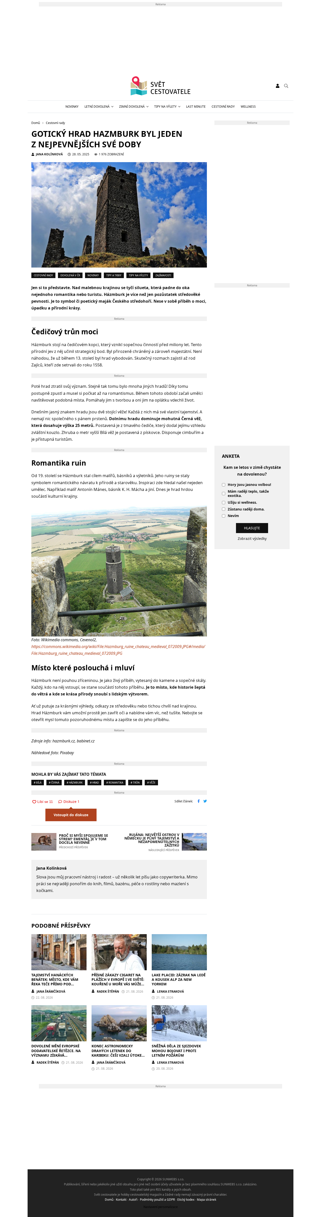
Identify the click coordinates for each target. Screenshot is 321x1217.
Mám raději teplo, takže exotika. (248, 493)
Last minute (196, 106)
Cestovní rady (223, 106)
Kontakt (121, 1199)
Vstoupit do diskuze (71, 814)
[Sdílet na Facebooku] (198, 802)
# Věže (151, 782)
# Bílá (37, 782)
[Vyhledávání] (286, 86)
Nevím (233, 516)
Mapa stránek (206, 1199)
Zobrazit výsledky (252, 538)
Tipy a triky (113, 275)
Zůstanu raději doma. (246, 509)
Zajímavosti (163, 275)
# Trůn (135, 782)
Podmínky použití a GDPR (157, 1199)
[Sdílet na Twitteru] (205, 802)
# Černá (54, 782)
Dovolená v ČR (70, 275)
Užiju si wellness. (242, 502)
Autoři (133, 1199)
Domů (109, 1199)
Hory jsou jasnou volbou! (249, 485)
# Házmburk (75, 782)
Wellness (248, 106)
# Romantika (114, 782)
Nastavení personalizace (160, 1207)
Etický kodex (185, 1199)
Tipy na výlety (165, 106)
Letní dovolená (97, 106)
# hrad (94, 782)
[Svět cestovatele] (161, 85)
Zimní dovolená (132, 106)
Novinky (71, 106)
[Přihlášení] (277, 86)
